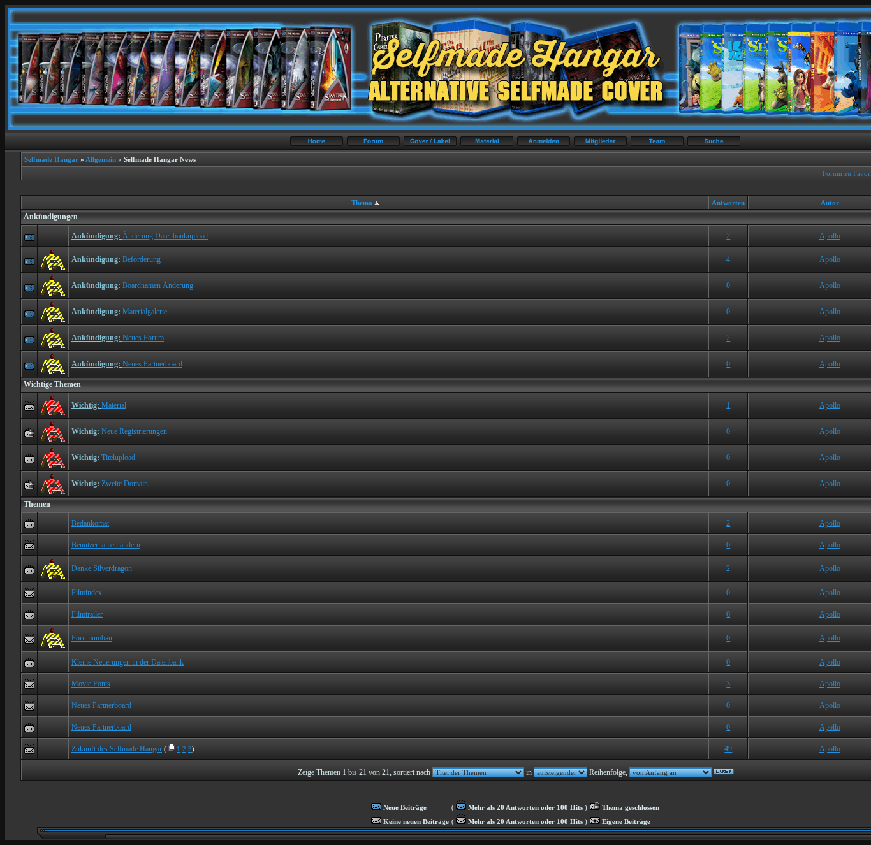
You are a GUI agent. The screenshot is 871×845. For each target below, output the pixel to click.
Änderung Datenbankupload (165, 235)
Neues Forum (143, 337)
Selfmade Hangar (51, 159)
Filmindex (86, 592)
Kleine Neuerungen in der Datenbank (127, 662)
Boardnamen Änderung (157, 285)
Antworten (728, 202)
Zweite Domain (124, 483)
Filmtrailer (87, 614)
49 (728, 748)
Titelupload (118, 457)
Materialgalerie (144, 311)
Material (113, 405)
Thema (361, 202)
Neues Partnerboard (152, 363)
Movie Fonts (90, 683)
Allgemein (100, 159)
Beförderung (141, 259)
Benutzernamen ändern (105, 544)
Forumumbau (91, 637)
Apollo (829, 235)
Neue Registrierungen (134, 431)
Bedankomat (90, 523)
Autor (830, 202)
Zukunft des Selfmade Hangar (116, 748)
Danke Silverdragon (101, 568)
